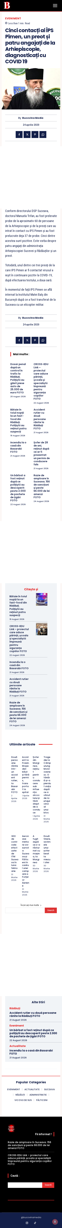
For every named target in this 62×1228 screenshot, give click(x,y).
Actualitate (17, 1046)
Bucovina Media (32, 118)
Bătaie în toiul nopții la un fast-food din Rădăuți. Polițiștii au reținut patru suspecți (18, 420)
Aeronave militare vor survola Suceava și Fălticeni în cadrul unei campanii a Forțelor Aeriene (25, 860)
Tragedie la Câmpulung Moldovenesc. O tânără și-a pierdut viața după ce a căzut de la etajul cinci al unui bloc (47, 784)
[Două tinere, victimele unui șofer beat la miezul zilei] (45, 832)
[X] (27, 134)
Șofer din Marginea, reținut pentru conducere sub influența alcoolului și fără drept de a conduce (36, 784)
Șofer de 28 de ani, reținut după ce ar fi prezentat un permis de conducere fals (42, 453)
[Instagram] (27, 1223)
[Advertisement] (31, 177)
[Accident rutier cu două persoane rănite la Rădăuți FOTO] (41, 682)
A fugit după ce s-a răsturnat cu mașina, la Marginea (36, 849)
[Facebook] (19, 134)
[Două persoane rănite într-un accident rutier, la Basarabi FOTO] (12, 753)
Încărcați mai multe (30, 905)
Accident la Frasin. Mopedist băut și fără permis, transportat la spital (25, 774)
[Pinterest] (35, 134)
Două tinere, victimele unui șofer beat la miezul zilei (47, 849)
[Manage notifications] (55, 1222)
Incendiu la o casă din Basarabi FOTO (18, 447)
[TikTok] (35, 1223)
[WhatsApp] (42, 134)
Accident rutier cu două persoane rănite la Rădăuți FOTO (40, 419)
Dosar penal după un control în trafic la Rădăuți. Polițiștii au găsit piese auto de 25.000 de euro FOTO (18, 378)
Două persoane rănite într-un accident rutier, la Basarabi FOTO (14, 774)
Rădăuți (14, 1008)
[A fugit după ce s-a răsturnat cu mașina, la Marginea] (34, 832)
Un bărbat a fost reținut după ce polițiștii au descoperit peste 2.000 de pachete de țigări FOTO (18, 488)
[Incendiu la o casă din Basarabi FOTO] (41, 665)
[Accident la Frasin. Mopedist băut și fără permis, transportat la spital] (23, 753)
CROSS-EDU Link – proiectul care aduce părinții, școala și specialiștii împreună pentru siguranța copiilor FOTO (41, 381)
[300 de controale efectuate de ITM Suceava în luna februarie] (12, 832)
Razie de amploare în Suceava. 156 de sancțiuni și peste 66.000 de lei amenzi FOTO (42, 486)
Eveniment (13, 18)
